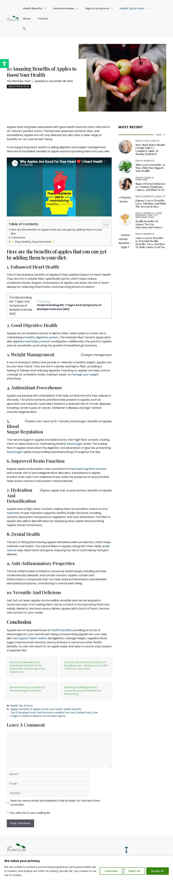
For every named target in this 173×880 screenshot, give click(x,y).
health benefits (61, 630)
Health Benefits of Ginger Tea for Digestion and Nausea (148, 224)
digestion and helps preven (31, 341)
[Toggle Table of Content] (104, 225)
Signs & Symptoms (97, 8)
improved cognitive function (88, 469)
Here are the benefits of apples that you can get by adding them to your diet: (56, 231)
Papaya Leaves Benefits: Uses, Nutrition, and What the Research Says (150, 203)
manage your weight (84, 374)
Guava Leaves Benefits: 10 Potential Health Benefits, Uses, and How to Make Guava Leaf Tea (150, 242)
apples (14, 709)
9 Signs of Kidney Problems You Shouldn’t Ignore (37, 716)
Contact (43, 18)
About (27, 18)
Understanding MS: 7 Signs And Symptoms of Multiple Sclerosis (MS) (69, 307)
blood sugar (75, 444)
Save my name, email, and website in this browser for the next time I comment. (55, 803)
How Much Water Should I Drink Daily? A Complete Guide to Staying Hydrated (150, 149)
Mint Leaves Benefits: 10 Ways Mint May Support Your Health (150, 168)
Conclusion (18, 237)
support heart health (32, 638)
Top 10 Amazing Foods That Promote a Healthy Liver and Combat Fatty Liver (54, 712)
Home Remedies (63, 8)
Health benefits (72, 709)
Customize (111, 871)
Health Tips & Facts (132, 8)
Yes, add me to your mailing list (29, 813)
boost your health (52, 709)
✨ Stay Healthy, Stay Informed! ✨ (32, 241)
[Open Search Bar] (24, 29)
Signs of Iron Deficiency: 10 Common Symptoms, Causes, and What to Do (150, 186)
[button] (4, 63)
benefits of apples (30, 709)
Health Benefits (32, 8)
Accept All (157, 871)
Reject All (134, 871)
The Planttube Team (19, 81)
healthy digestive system (41, 337)
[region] (86, 868)
